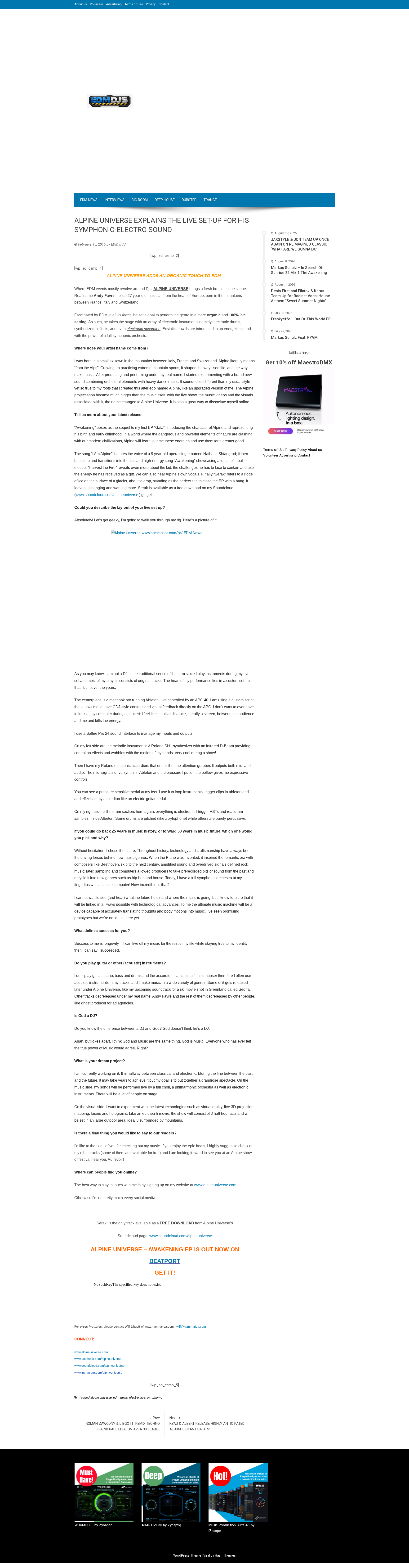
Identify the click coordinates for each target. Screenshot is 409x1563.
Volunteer (96, 4)
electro (134, 1397)
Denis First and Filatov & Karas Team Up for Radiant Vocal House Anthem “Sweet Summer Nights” (300, 296)
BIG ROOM (140, 200)
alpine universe (101, 1397)
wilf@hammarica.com (191, 1326)
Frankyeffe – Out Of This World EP (301, 319)
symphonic (154, 1397)
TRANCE (210, 200)
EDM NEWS (89, 200)
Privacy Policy (296, 450)
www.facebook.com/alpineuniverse (97, 1359)
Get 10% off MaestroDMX (299, 362)
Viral (206, 1555)
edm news (120, 1397)
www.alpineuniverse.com (91, 1352)
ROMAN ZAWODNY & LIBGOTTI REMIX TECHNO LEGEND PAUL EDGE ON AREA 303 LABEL (123, 1423)
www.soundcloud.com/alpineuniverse (180, 1236)
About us (80, 4)
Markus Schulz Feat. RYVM (294, 337)
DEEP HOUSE (165, 200)
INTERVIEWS (114, 200)
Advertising (114, 4)
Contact (164, 4)
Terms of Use (134, 4)
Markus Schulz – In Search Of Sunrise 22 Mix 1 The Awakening (299, 270)
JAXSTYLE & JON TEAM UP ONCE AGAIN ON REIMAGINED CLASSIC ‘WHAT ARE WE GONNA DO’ (300, 244)
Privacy (151, 4)
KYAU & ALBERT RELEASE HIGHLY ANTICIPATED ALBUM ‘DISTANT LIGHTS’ (207, 1423)
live (142, 1397)
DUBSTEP (189, 200)
